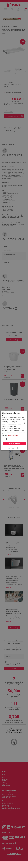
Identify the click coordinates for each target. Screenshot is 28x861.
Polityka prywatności (13, 435)
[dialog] (14, 430)
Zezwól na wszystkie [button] (14, 443)
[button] (14, 439)
